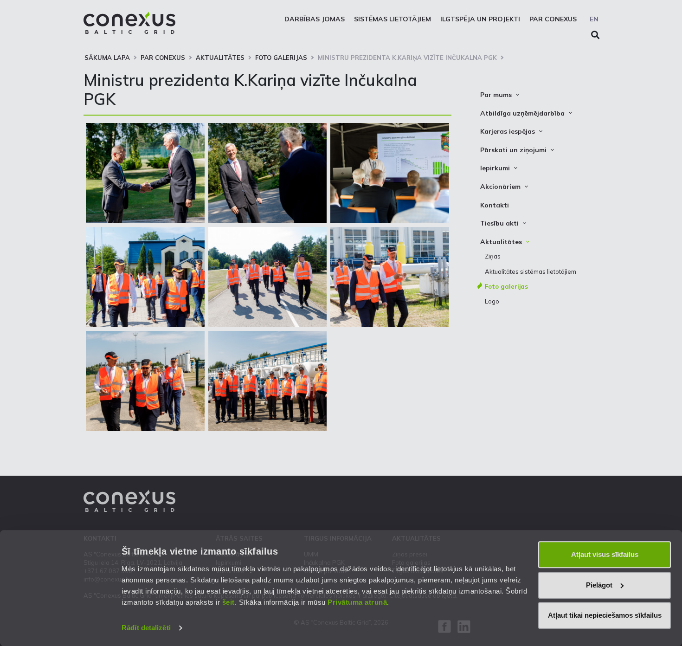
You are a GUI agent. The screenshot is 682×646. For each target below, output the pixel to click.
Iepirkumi (495, 168)
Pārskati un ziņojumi (513, 150)
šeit (228, 602)
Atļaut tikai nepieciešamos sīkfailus (605, 615)
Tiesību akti (499, 223)
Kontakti (494, 205)
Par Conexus (553, 19)
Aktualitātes (220, 57)
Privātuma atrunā (357, 602)
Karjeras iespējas (507, 131)
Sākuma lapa (107, 57)
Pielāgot (599, 585)
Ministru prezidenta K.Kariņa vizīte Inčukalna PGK (407, 57)
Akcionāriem (500, 186)
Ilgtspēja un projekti (480, 19)
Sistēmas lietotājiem (392, 19)
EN (594, 19)
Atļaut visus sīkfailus (604, 554)
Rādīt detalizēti (146, 628)
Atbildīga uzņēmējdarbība (522, 113)
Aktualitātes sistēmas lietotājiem (530, 271)
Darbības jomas (314, 19)
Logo (492, 301)
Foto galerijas (281, 57)
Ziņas (493, 256)
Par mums (496, 94)
